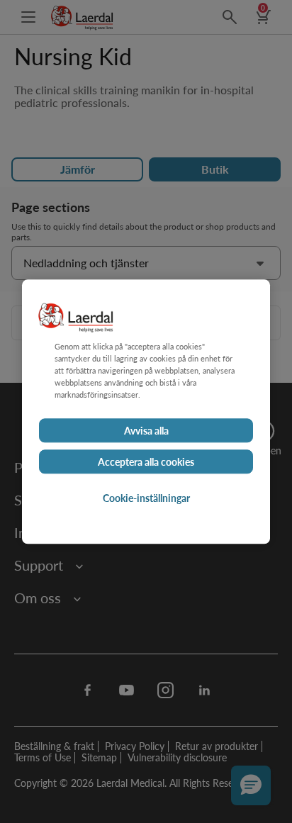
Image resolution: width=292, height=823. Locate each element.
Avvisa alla (146, 430)
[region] (146, 411)
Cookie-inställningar (146, 498)
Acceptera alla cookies (146, 461)
